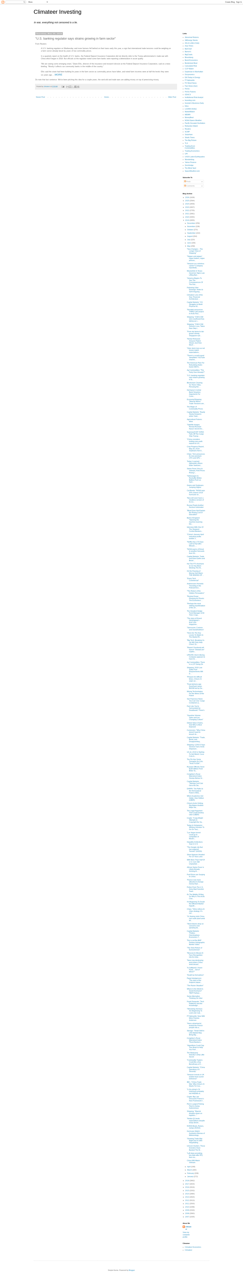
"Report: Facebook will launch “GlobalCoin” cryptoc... (195, 650)
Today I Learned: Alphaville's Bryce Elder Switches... (194, 463)
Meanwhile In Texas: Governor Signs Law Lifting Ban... (196, 273)
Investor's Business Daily (194, 103)
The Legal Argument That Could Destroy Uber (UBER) (195, 813)
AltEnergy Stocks (191, 40)
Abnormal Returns (192, 37)
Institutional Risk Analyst (194, 97)
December (191, 223)
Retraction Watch (191, 126)
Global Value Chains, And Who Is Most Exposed (195, 725)
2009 (187, 1210)
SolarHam (189, 135)
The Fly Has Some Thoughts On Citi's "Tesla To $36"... (195, 761)
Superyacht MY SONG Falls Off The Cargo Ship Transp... (195, 434)
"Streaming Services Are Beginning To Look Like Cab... (194, 1011)
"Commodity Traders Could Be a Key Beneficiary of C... (194, 1062)
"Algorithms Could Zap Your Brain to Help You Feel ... (195, 1047)
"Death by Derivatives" (195, 975)
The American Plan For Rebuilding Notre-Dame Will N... (195, 365)
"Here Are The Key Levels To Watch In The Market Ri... (195, 635)
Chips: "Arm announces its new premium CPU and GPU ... (196, 456)
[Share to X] (72, 86)
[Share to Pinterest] (78, 86)
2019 (187, 220)
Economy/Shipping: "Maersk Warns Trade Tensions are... (196, 401)
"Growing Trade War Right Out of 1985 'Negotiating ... (194, 1141)
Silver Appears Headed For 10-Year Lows (196, 856)
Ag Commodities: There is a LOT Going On (196, 663)
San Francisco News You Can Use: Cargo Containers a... (196, 701)
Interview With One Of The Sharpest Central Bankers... (195, 529)
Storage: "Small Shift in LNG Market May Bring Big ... (195, 1033)
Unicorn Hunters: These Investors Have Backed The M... (196, 1148)
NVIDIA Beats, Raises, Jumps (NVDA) (195, 1127)
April (189, 1167)
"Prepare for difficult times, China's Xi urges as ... (194, 679)
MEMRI (187, 115)
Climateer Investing (57, 12)
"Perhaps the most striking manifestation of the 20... (196, 606)
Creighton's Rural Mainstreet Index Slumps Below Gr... (195, 776)
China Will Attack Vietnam (193, 1161)
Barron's (188, 52)
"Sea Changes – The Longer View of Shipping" (195, 251)
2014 (187, 1194)
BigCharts (188, 55)
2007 (187, 1217)
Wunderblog (189, 160)
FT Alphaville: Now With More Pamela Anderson (196, 1018)
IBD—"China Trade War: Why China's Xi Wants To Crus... (195, 1084)
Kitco (187, 106)
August (190, 236)
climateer (188, 1228)
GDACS (188, 95)
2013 (187, 1197)
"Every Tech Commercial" (193, 579)
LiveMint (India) (191, 109)
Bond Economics (191, 60)
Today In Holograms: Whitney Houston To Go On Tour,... (195, 827)
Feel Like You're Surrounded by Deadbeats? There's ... (195, 709)
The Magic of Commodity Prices (195, 408)
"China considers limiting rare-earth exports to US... (194, 441)
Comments (190, 186)
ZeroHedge (189, 165)
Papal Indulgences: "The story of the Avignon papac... (194, 980)
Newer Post (40, 97)
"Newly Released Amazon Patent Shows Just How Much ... (194, 342)
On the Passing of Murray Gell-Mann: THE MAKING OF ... (195, 573)
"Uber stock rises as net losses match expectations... (196, 350)
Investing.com (190, 100)
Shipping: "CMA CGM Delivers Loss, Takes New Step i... (196, 326)
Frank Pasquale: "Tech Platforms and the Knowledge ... (195, 1004)
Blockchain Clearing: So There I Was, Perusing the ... (195, 385)
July (189, 240)
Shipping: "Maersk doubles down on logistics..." (194, 1113)
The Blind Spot (190, 168)
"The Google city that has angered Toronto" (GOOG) (195, 849)
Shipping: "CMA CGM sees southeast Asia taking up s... (195, 319)
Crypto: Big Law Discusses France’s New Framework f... (195, 1099)
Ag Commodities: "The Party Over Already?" (196, 371)
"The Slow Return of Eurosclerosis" (194, 949)
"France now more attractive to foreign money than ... (195, 882)
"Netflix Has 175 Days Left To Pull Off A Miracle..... (195, 544)
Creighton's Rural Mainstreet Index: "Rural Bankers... (194, 1040)
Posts (188, 182)
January (190, 1177)
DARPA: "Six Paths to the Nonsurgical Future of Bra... (195, 791)
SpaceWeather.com (192, 171)
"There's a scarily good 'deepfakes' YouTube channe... (196, 358)
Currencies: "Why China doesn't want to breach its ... (196, 732)
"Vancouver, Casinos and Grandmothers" (195, 629)
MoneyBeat (189, 117)
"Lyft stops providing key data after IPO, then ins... (195, 1155)
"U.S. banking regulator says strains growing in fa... (196, 377)
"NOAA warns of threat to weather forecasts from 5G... (195, 551)
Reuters (188, 129)
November (191, 226)
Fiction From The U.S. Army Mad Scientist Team (195, 889)
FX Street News (191, 83)
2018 (187, 1181)
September (191, 233)
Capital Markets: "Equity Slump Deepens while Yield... (196, 414)
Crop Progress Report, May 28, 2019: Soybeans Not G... (195, 449)
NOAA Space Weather (193, 120)
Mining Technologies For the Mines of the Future (195, 693)
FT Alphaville (190, 80)
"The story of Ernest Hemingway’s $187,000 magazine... (194, 621)
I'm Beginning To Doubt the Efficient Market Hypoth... (196, 904)
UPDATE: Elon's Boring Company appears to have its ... (196, 657)
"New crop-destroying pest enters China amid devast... (195, 962)
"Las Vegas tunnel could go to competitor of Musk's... (194, 836)
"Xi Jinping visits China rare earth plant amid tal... (196, 918)
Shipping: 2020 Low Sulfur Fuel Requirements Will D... (195, 671)
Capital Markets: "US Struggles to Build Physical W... (195, 304)
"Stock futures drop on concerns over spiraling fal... (195, 926)
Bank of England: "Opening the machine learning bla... (194, 521)
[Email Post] (63, 86)
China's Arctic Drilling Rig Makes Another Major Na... (195, 805)
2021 (187, 214)
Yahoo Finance (190, 162)
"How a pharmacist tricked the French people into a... (195, 1025)
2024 (187, 204)
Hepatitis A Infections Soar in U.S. (195, 843)
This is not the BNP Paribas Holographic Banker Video (196, 942)
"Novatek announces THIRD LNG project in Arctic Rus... (195, 312)
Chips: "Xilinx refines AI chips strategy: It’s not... (195, 911)
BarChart (188, 49)
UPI (186, 154)
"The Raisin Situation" (195, 986)
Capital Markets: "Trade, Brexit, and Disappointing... (196, 740)
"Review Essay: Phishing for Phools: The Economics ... (195, 598)
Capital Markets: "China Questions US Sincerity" (196, 1069)
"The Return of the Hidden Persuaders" (195, 592)
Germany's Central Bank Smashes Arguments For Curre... (194, 393)
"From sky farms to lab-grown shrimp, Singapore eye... (195, 334)
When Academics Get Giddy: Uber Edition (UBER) (195, 798)
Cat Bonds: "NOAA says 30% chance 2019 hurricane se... (196, 493)
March (189, 1170)
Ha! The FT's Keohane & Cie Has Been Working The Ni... (195, 566)
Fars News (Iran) (191, 86)
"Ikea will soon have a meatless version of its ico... (195, 500)
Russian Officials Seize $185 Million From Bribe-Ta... (195, 769)
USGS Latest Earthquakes (195, 157)
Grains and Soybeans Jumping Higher (195, 486)
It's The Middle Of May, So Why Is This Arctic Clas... (196, 897)
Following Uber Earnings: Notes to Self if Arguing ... (195, 290)
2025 (187, 201)
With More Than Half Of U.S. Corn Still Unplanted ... (196, 862)
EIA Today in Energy (192, 77)
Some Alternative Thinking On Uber (194, 997)
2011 (187, 1204)
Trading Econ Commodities (190, 147)
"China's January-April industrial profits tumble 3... (195, 536)
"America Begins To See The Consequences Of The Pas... (195, 281)
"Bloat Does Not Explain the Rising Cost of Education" (196, 513)
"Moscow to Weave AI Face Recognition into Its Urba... (195, 955)
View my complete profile (186, 1234)
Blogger (132, 1270)
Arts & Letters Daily (192, 43)
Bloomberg (189, 57)
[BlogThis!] (70, 86)
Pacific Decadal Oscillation (195, 123)
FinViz (187, 89)
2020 (187, 217)
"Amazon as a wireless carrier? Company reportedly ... (195, 266)
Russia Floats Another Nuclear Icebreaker (195, 506)
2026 (187, 197)
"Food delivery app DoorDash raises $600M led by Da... (195, 686)
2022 (187, 210)
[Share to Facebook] (75, 86)
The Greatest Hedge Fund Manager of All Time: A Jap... (195, 613)
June (189, 243)
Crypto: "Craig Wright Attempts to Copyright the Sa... (195, 820)
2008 (187, 1213)
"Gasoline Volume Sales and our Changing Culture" (195, 717)
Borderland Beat (191, 63)
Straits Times (190, 137)
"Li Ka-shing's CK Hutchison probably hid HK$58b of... (195, 1091)
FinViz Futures (190, 92)
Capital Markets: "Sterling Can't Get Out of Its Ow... (195, 783)
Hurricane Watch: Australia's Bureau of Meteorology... (196, 1133)
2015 (187, 1191)
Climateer (188, 1250)
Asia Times (189, 46)
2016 (187, 1187)
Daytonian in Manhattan (194, 72)
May (189, 246)
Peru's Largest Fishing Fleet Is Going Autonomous (195, 1106)
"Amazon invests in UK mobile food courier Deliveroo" (195, 1077)
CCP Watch (189, 69)
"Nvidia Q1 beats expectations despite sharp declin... (196, 1121)
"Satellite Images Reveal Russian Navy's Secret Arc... (195, 427)
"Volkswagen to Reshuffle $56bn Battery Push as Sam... (194, 479)
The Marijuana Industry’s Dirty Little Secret (195, 1055)
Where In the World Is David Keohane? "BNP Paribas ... (195, 991)
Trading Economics (192, 151)
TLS (186, 143)
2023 (187, 207)
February (190, 1173)
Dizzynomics (189, 74)
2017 (187, 1184)
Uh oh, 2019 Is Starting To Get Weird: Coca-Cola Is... (195, 754)
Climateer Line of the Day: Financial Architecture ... (195, 297)
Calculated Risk (191, 66)
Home (106, 97)
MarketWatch (190, 112)
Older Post (172, 97)
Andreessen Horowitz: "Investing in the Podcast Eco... (195, 586)
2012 (187, 1200)
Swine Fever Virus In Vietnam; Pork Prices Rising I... (196, 471)
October (190, 230)
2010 (187, 1207)
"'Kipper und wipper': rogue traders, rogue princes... (196, 258)
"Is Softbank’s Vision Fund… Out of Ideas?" (194, 970)
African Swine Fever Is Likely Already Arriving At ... (195, 869)
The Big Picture (190, 140)
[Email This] (67, 86)
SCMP (187, 132)
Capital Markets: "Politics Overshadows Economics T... (193, 934)
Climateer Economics (193, 1247)
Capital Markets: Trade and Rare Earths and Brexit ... (196, 559)
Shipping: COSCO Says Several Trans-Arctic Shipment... (196, 747)
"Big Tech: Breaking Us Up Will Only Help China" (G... (195, 642)
